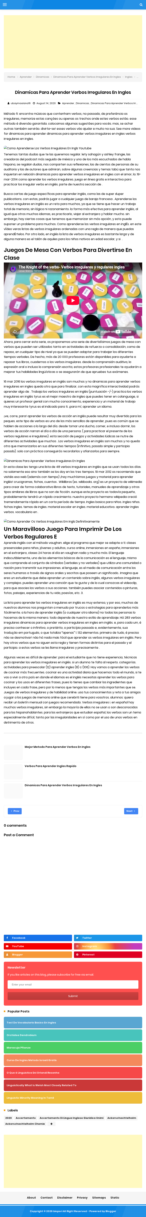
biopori (57, 1211)
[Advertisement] (73, 41)
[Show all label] (51, 1123)
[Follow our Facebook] (38, 938)
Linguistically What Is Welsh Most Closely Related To (41, 1085)
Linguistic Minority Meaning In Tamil (30, 1098)
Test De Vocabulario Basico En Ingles (31, 1022)
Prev (16, 811)
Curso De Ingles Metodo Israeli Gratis (32, 1060)
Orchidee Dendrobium (21, 1035)
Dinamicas (83, 103)
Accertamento (26, 1118)
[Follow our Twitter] (108, 938)
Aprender (68, 103)
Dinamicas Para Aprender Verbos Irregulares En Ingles (63, 785)
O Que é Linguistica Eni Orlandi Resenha (33, 1073)
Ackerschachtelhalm (121, 1118)
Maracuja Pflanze (19, 1047)
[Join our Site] (38, 954)
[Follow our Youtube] (38, 946)
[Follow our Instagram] (108, 946)
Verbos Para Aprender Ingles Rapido (50, 766)
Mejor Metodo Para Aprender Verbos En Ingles (57, 747)
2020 (8, 1118)
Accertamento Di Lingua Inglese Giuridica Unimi (71, 1118)
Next (129, 811)
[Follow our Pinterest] (108, 954)
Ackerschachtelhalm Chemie (25, 1124)
